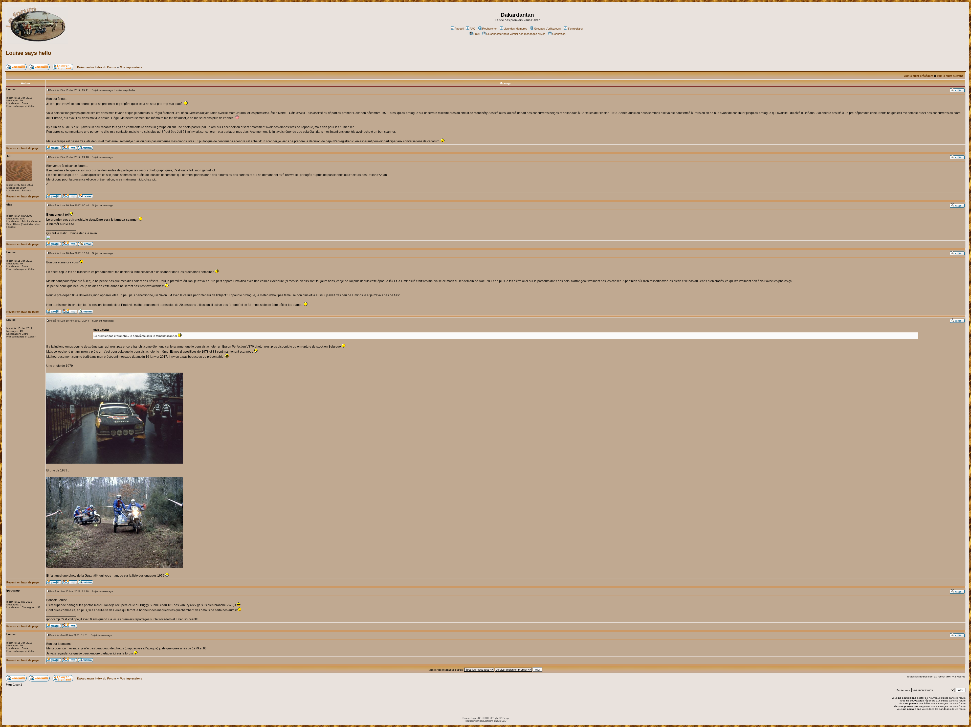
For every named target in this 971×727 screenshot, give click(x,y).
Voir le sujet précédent (918, 75)
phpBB (477, 718)
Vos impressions (131, 67)
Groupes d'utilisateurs (547, 28)
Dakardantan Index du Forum (96, 67)
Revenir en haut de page (22, 148)
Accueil (459, 28)
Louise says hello (28, 53)
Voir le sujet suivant (950, 75)
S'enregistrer (575, 28)
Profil (476, 33)
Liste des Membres (515, 28)
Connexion (558, 33)
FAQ (472, 28)
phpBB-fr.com (486, 720)
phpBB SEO (500, 720)
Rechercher (489, 28)
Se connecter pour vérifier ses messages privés (515, 33)
